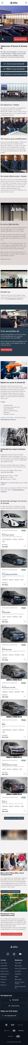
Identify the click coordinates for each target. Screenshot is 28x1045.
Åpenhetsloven (5, 974)
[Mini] (13, 1025)
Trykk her (3, 482)
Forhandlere (4, 965)
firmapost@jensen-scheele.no (14, 298)
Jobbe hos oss (4, 971)
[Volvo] (20, 1025)
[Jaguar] (10, 1036)
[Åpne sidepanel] (2, 3)
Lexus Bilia (18, 971)
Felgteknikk (18, 974)
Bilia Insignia (18, 965)
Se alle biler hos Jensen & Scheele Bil (14, 818)
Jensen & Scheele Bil (20, 968)
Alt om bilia (4, 963)
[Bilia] (13, 2)
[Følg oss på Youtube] (20, 954)
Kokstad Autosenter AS (20, 987)
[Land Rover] (18, 1036)
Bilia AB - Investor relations (20, 983)
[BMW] (6, 1025)
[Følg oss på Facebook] (14, 954)
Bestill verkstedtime (20, 39)
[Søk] (26, 3)
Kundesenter (4, 968)
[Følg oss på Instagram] (8, 954)
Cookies (3, 982)
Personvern (4, 979)
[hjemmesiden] (14, 947)
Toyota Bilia (18, 963)
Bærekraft (3, 976)
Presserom (3, 985)
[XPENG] (7, 1030)
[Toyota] (14, 1030)
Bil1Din (16, 976)
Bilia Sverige (18, 979)
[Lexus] (21, 1030)
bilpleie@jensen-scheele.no (8, 419)
